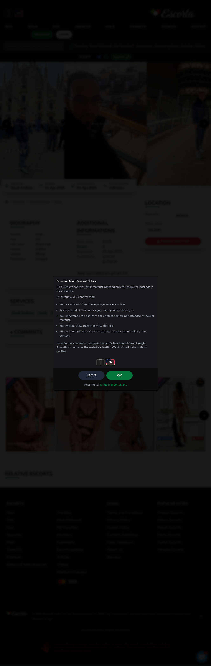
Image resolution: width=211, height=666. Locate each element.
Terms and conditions (113, 385)
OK (119, 375)
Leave (91, 375)
